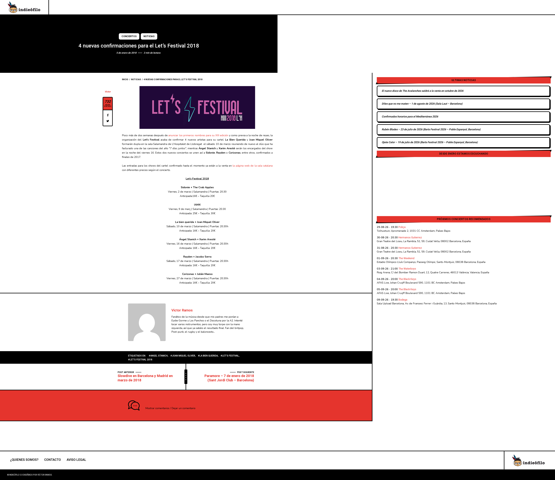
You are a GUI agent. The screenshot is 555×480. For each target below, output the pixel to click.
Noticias (149, 36)
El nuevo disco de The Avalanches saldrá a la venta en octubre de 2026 (422, 91)
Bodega (402, 300)
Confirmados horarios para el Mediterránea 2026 (410, 117)
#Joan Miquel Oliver (182, 356)
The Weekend (406, 258)
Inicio (125, 79)
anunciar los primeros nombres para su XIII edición (198, 135)
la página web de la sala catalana (253, 165)
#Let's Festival (230, 356)
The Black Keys (407, 279)
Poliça (402, 227)
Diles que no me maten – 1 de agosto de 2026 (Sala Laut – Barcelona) (422, 104)
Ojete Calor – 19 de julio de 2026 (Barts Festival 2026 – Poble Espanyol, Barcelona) (430, 142)
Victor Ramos (182, 310)
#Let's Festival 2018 (140, 359)
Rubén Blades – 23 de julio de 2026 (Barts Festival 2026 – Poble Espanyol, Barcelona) (431, 129)
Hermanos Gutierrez (410, 237)
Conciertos (129, 36)
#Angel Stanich (158, 356)
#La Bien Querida (208, 356)
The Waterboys (407, 269)
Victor (108, 91)
